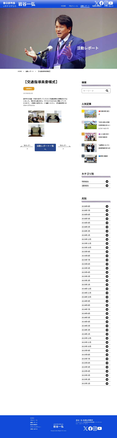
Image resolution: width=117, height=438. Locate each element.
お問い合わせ (108, 6)
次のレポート (63, 145)
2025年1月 (86, 284)
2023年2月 (86, 379)
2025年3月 (86, 276)
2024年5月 (86, 317)
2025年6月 (86, 264)
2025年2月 (86, 280)
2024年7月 (86, 309)
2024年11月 (86, 292)
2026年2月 (86, 231)
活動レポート (85, 6)
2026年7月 (86, 210)
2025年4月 (86, 272)
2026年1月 (86, 235)
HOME (63, 6)
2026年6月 (86, 214)
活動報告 (85, 185)
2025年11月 (86, 243)
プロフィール (73, 6)
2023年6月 (86, 363)
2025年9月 (86, 251)
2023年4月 (86, 371)
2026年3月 (86, 227)
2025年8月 (86, 255)
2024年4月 (86, 321)
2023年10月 (86, 346)
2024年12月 (86, 288)
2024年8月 (86, 305)
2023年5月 (86, 367)
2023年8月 (86, 354)
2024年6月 (86, 313)
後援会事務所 (96, 6)
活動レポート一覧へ (45, 147)
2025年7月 (86, 260)
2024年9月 (86, 301)
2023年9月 (86, 350)
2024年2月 (86, 330)
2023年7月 (86, 358)
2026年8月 (86, 206)
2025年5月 (86, 268)
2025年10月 (86, 247)
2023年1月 (86, 383)
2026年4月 (86, 222)
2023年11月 (86, 342)
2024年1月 (86, 334)
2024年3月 (86, 325)
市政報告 (85, 181)
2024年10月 (86, 297)
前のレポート (27, 145)
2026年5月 (86, 218)
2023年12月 (86, 338)
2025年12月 (86, 239)
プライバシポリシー (35, 427)
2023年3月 (86, 375)
